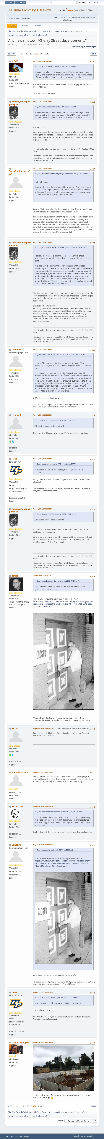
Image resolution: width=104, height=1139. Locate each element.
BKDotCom (17, 806)
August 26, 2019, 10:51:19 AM (43, 1042)
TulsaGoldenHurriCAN (19, 172)
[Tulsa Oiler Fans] (10, 494)
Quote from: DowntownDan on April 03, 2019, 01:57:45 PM (58, 581)
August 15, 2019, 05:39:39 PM (43, 992)
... (28, 54)
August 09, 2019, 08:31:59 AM (43, 772)
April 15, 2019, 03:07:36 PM (42, 168)
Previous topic (78, 47)
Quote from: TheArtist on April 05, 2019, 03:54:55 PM (56, 66)
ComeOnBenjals (20, 1042)
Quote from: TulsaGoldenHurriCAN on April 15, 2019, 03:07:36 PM (61, 247)
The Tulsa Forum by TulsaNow (29, 10)
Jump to (61, 1120)
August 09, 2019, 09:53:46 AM (43, 806)
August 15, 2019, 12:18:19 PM (43, 845)
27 (33, 54)
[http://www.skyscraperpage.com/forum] (10, 758)
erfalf (14, 61)
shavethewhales (20, 772)
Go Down (11, 54)
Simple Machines (23, 1136)
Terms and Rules (85, 1136)
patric (15, 575)
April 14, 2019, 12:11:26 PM (42, 102)
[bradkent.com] (10, 830)
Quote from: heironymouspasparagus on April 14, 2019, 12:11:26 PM (62, 173)
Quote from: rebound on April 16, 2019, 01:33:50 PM (56, 464)
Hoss (14, 458)
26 (31, 54)
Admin (85, 31)
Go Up (10, 1106)
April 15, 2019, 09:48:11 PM (42, 242)
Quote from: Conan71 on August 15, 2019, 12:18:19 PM (57, 997)
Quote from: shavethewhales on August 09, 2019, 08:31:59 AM (59, 812)
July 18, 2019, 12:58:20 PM (42, 576)
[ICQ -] (10, 441)
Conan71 (16, 349)
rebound (16, 415)
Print (93, 54)
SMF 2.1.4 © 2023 (11, 1136)
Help (76, 1136)
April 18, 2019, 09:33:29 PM (42, 509)
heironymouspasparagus (20, 103)
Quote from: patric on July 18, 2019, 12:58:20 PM (55, 850)
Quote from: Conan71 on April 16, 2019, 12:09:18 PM (56, 420)
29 (41, 54)
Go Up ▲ (95, 1136)
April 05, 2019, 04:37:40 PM (42, 61)
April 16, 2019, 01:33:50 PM (42, 415)
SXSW (15, 728)
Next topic (91, 47)
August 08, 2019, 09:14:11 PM (43, 728)
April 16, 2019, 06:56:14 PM (42, 459)
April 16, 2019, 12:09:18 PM (42, 350)
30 (43, 54)
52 (48, 54)
